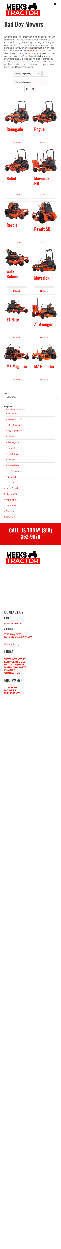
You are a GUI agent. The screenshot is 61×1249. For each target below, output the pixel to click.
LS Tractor (11, 494)
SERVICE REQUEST (15, 662)
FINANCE (9, 670)
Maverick (42, 277)
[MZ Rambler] (44, 352)
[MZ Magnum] (16, 352)
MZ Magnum (17, 366)
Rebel (11, 178)
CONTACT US (12, 673)
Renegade (15, 129)
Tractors (10, 517)
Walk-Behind (12, 274)
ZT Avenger (43, 324)
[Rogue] (44, 112)
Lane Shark (12, 488)
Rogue (39, 129)
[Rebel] (16, 161)
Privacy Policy (12, 644)
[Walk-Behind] (16, 257)
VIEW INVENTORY (15, 659)
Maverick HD (42, 181)
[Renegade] (16, 112)
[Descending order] (45, 74)
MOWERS (10, 690)
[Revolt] (16, 211)
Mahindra (11, 499)
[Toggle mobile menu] (55, 4)
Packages (11, 505)
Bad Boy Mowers (36, 50)
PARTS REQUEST (14, 664)
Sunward (11, 511)
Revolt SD (42, 229)
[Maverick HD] (44, 161)
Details (18, 142)
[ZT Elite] (16, 306)
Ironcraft (10, 482)
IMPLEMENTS (12, 693)
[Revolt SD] (44, 213)
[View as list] (33, 89)
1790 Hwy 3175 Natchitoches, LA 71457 (18, 635)
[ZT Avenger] (44, 308)
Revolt (12, 225)
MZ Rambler (44, 366)
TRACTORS (10, 687)
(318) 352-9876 (12, 623)
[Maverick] (44, 260)
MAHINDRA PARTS (15, 667)
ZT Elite (13, 319)
